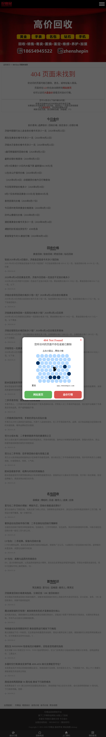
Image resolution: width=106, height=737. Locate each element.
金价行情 (68, 394)
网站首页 (38, 394)
